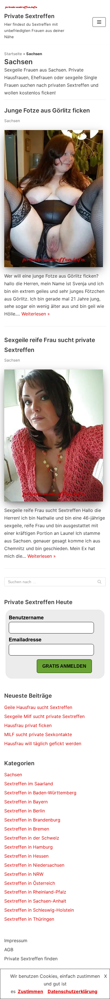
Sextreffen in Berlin (24, 811)
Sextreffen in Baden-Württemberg (40, 792)
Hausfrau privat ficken (28, 725)
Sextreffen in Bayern (26, 802)
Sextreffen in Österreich (29, 883)
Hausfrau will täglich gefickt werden (42, 743)
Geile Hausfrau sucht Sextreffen (38, 707)
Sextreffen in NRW (23, 874)
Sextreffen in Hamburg (28, 847)
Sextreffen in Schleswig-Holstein (39, 910)
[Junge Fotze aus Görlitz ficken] (53, 265)
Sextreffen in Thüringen (29, 919)
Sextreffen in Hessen (26, 856)
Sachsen (12, 120)
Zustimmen (30, 991)
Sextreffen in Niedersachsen (34, 865)
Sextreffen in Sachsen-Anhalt (35, 901)
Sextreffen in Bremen (26, 829)
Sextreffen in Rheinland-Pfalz (35, 892)
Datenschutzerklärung (72, 991)
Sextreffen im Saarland (28, 783)
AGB (8, 949)
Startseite (13, 53)
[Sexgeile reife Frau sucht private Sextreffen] (53, 500)
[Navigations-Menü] (99, 22)
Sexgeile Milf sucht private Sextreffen (44, 716)
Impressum (15, 940)
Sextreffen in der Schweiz (31, 838)
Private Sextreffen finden (31, 958)
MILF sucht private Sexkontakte (38, 734)
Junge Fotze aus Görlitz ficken (47, 110)
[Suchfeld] (99, 581)
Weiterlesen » (35, 314)
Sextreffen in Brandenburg (32, 820)
